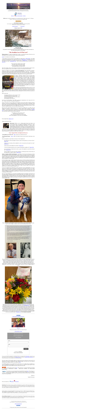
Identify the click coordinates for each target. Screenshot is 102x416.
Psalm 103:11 (8, 149)
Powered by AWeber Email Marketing (18, 352)
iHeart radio (17, 381)
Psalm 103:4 (21, 145)
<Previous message (15, 26)
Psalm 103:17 (19, 152)
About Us (12, 15)
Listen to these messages (18, 15)
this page (27, 356)
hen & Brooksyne (18, 316)
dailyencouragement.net (18, 403)
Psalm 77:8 (6, 141)
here (20, 362)
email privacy (20, 351)
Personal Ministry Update (18, 331)
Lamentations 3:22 (13, 61)
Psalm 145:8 (24, 59)
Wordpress (12, 381)
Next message (22, 26)
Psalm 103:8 (32, 147)
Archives (24, 15)
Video (15, 134)
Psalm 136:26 (28, 58)
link (27, 371)
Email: (9, 344)
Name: (9, 340)
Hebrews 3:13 (11, 118)
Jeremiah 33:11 (25, 60)
